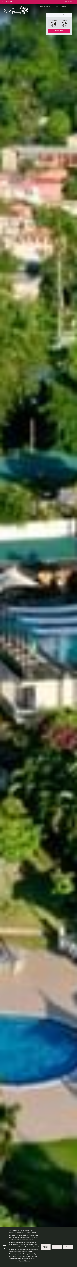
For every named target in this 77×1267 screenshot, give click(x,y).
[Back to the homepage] (16, 9)
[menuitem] (44, 7)
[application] (38, 1247)
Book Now (59, 31)
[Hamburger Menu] (69, 7)
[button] (53, 23)
